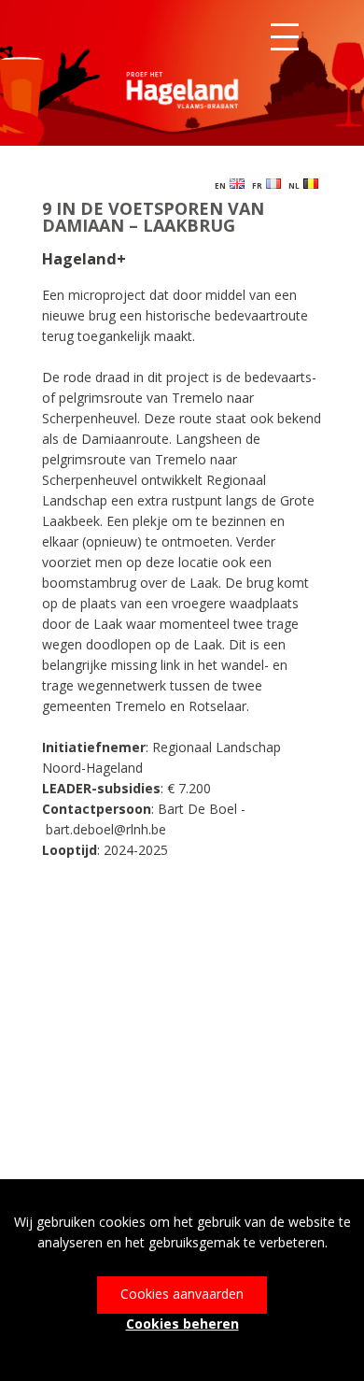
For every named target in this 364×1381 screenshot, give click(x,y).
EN (222, 185)
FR (259, 185)
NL (295, 185)
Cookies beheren (182, 1323)
